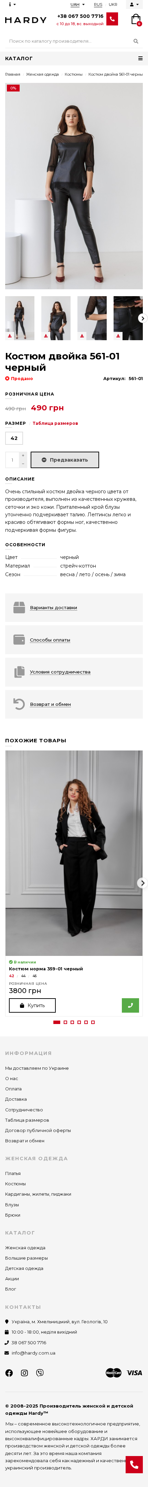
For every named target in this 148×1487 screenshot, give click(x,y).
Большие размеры (26, 1258)
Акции (12, 1278)
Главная (12, 74)
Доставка (16, 1099)
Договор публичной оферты (38, 1130)
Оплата (13, 1088)
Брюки (12, 1215)
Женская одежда (42, 74)
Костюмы (74, 74)
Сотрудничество (24, 1109)
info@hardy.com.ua (33, 1353)
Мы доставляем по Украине (37, 1068)
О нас (11, 1078)
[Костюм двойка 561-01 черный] (19, 318)
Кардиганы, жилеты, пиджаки (38, 1194)
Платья (13, 1173)
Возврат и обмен (24, 1140)
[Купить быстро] (130, 1005)
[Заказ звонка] (134, 1464)
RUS (98, 4)
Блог (10, 1289)
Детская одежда (24, 1268)
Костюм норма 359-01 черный (46, 968)
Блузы (12, 1204)
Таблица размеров (55, 423)
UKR (113, 4)
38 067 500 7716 (29, 1342)
